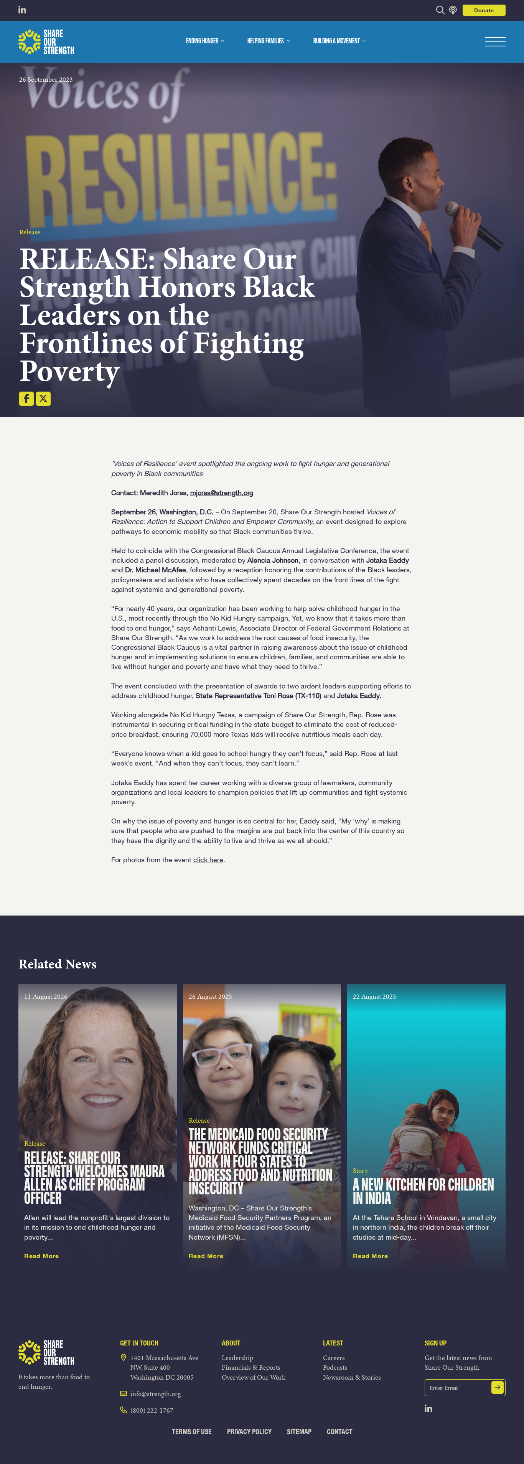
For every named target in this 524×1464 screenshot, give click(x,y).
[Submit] (497, 1387)
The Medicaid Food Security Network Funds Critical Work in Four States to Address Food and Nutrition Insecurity (261, 1162)
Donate (484, 10)
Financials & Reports (251, 1367)
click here (208, 859)
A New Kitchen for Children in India (423, 1192)
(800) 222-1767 (151, 1410)
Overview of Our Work (253, 1377)
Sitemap (299, 1431)
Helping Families (265, 41)
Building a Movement (336, 41)
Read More (41, 1256)
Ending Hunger (202, 41)
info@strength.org (155, 1393)
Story (360, 1170)
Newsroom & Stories (352, 1377)
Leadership (237, 1357)
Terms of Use (192, 1431)
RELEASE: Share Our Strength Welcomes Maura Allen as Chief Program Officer (94, 1179)
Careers (334, 1357)
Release (29, 232)
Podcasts (335, 1367)
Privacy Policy (249, 1431)
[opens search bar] (440, 10)
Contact (340, 1431)
